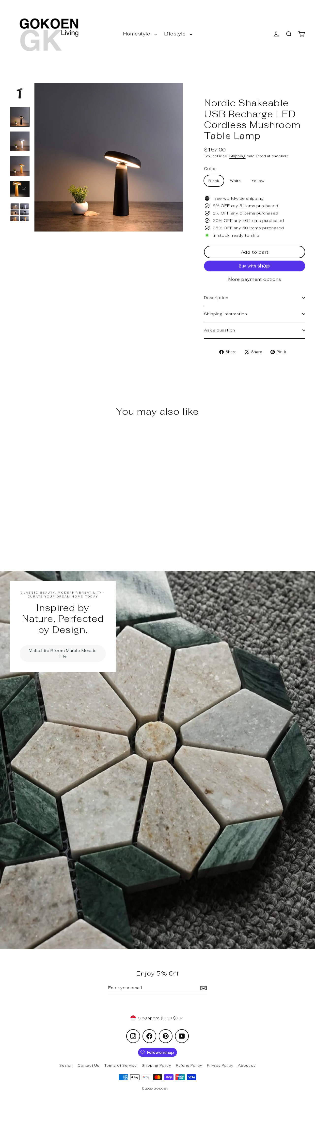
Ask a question (219, 330)
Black (213, 181)
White (235, 181)
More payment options (254, 279)
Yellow (258, 181)
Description (216, 297)
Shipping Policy (156, 1065)
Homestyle (137, 34)
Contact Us (88, 1065)
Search (66, 1065)
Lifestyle (175, 34)
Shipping (237, 156)
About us (246, 1065)
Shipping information (225, 313)
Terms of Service (120, 1065)
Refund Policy (189, 1065)
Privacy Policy (220, 1065)
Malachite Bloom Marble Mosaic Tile (62, 653)
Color (210, 168)
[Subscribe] (203, 988)
